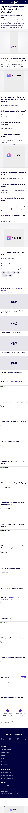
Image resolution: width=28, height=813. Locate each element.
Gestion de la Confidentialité (7, 778)
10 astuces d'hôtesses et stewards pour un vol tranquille (13, 462)
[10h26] (14, 2)
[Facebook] (10, 739)
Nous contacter (4, 764)
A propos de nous (5, 752)
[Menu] (2, 2)
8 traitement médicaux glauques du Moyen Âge (14, 483)
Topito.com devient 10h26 (7, 749)
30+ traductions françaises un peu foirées (12, 638)
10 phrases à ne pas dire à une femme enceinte (14, 402)
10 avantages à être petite (8, 618)
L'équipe (3, 755)
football (8, 272)
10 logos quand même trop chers (20, 714)
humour (13, 272)
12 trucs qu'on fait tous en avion (10, 441)
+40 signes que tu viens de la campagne (12, 697)
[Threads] (25, 739)
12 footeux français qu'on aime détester (12, 372)
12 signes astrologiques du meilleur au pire (13, 658)
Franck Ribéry (4, 275)
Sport (7, 15)
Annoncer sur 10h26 (5, 786)
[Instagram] (2, 739)
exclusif (10, 275)
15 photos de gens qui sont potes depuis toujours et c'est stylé (12, 547)
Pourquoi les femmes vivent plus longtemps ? (13, 588)
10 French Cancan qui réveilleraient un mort (7, 714)
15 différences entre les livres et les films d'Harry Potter (12, 525)
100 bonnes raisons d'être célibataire (11, 568)
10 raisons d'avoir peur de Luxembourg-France (13, 352)
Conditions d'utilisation (6, 772)
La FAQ (2, 758)
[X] (18, 739)
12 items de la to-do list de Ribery (10, 333)
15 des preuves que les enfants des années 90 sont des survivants (13, 503)
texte (18, 272)
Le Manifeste (4, 761)
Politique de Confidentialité (7, 775)
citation (3, 272)
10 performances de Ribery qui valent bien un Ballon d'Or (13, 312)
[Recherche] (25, 2)
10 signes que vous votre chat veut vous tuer (13, 422)
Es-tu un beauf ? (5, 677)
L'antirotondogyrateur (19, 15)
